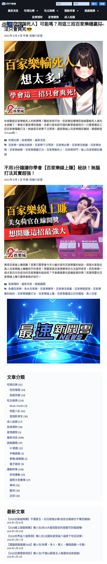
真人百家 (91, 293)
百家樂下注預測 (44, 145)
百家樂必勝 (62, 145)
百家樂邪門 (71, 149)
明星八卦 (15, 411)
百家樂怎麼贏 (80, 145)
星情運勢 (53, 17)
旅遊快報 (15, 395)
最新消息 (13, 10)
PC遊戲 (14, 448)
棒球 (12, 485)
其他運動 (15, 474)
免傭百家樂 (15, 288)
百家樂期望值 (82, 288)
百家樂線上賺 (46, 293)
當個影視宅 (16, 416)
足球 (12, 496)
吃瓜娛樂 (49, 10)
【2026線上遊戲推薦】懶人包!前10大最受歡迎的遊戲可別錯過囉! (44, 527)
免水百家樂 (30, 288)
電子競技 (15, 464)
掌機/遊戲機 (17, 458)
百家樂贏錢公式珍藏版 (70, 293)
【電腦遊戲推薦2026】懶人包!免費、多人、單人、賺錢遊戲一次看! (46, 544)
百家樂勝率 (46, 288)
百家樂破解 (16, 149)
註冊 (102, 4)
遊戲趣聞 (90, 10)
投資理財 (37, 17)
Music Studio (17, 405)
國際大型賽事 (17, 480)
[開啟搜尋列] (89, 24)
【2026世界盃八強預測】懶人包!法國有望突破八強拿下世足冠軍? (45, 536)
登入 (94, 4)
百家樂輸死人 (54, 149)
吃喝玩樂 (29, 10)
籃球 (12, 490)
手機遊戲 (15, 453)
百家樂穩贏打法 (34, 149)
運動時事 (69, 10)
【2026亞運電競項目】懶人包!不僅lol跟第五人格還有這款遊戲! (43, 553)
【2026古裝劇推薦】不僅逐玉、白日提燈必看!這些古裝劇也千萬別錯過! (48, 519)
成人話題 (69, 17)
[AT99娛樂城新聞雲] (13, 24)
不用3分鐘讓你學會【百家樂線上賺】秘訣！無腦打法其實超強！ (52, 170)
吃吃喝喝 (15, 390)
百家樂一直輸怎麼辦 (20, 145)
